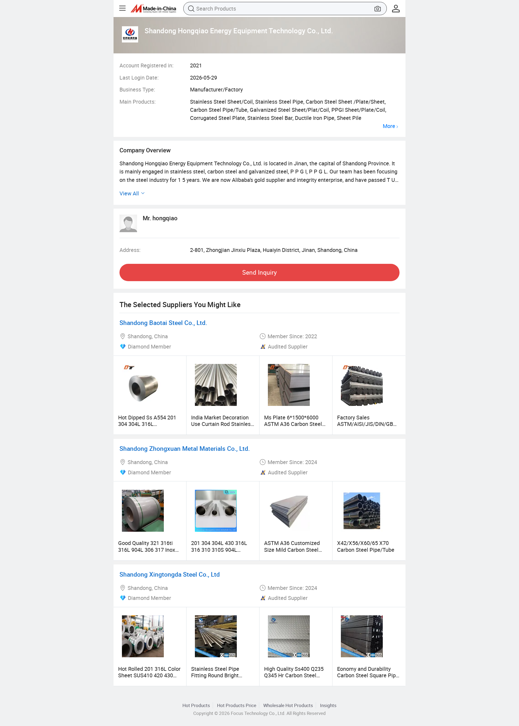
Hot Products (196, 705)
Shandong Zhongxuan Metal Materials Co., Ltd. (184, 448)
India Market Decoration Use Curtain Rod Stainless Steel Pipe (222, 424)
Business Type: (137, 89)
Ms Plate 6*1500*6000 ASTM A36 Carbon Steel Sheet (293, 424)
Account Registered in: (146, 65)
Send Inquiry (259, 272)
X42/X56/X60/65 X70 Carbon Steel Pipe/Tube (365, 546)
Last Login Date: (139, 77)
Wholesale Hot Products (288, 705)
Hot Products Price (236, 705)
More (389, 126)
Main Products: (137, 101)
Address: (130, 250)
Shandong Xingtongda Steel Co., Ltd (169, 574)
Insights (328, 705)
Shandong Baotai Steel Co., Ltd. (163, 322)
